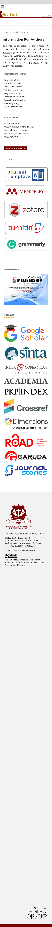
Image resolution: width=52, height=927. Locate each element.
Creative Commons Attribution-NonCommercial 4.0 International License (24, 562)
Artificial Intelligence (14, 90)
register (6, 59)
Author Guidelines (23, 56)
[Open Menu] (2, 6)
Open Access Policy (13, 106)
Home (5, 32)
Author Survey (11, 137)
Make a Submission (15, 148)
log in (36, 62)
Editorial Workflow (12, 83)
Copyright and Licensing (15, 130)
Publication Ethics (12, 80)
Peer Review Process (13, 86)
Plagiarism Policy (12, 93)
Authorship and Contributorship (19, 127)
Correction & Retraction (15, 100)
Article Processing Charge (16, 133)
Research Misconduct (14, 96)
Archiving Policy (11, 103)
